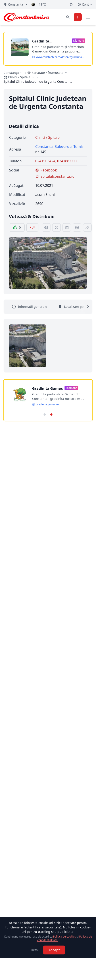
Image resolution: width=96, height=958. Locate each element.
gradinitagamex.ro (47, 404)
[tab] (45, 414)
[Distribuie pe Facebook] (46, 227)
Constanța (11, 72)
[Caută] (68, 17)
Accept (54, 950)
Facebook (49, 170)
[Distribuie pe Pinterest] (77, 227)
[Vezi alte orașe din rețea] (21, 72)
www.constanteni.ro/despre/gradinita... (60, 57)
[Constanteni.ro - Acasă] (26, 17)
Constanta (44, 146)
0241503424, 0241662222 (56, 161)
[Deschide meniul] (87, 17)
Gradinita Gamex (47, 388)
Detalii (35, 950)
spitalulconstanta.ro (58, 176)
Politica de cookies (65, 936)
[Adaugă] (78, 17)
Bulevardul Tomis (68, 146)
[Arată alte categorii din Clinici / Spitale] (33, 77)
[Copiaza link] (87, 227)
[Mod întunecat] (71, 4)
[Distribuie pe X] (56, 227)
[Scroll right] (85, 307)
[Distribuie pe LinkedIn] (67, 227)
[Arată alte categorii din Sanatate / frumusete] (66, 72)
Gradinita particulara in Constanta (44, 41)
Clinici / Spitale (47, 137)
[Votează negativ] (32, 227)
